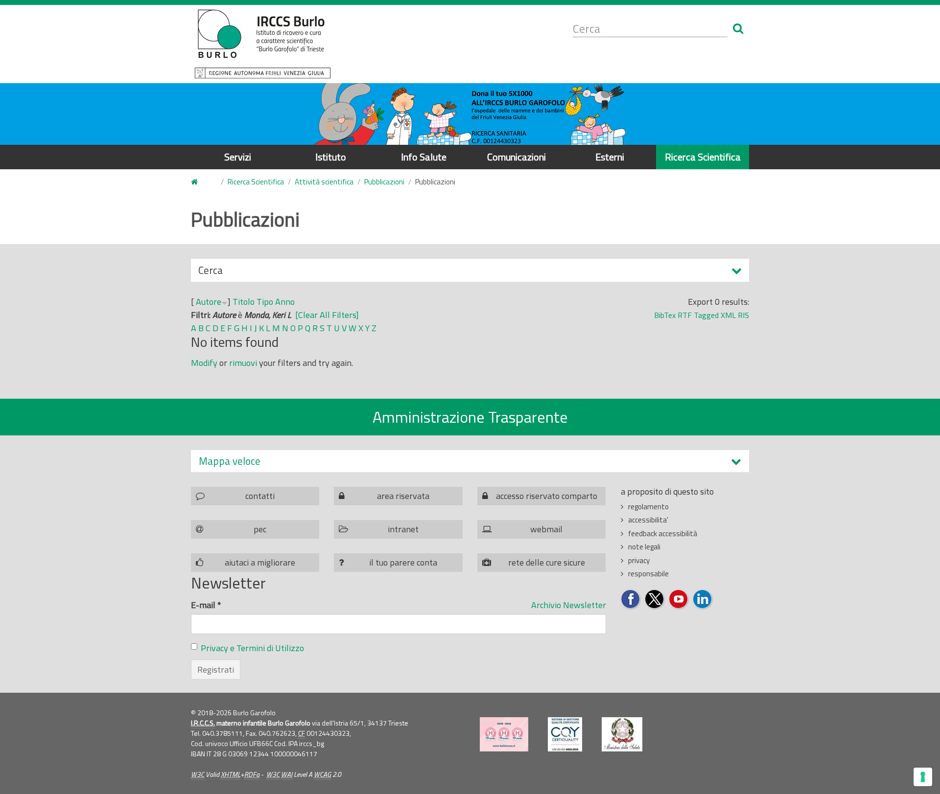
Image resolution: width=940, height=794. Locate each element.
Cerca (210, 272)
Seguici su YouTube (678, 599)
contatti (260, 495)
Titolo (244, 301)
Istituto (330, 156)
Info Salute (423, 156)
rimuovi (243, 362)
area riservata (403, 495)
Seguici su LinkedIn (702, 599)
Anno (285, 301)
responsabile (648, 573)
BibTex (665, 315)
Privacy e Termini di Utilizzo (252, 648)
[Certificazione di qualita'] (565, 734)
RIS (743, 315)
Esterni (609, 156)
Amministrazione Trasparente (470, 417)
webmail (546, 529)
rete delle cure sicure (546, 562)
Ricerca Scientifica (703, 156)
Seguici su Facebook (630, 599)
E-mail (206, 605)
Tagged (706, 315)
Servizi (237, 156)
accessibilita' (648, 519)
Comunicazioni (516, 156)
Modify (204, 362)
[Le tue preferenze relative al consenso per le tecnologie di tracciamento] (923, 777)
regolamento (648, 506)
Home (200, 182)
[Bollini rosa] (504, 734)
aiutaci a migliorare (260, 562)
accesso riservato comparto (546, 495)
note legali (644, 546)
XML (728, 315)
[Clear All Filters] (327, 314)
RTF (685, 315)
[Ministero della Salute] (622, 734)
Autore (208, 301)
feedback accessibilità (662, 533)
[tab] (470, 461)
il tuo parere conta (403, 562)
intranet (403, 529)
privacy (639, 560)
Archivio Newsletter (568, 605)
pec (260, 529)
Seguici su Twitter (654, 599)
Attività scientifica (324, 181)
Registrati (215, 669)
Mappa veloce (229, 461)
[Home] (262, 44)
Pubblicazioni (384, 181)
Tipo (265, 301)
